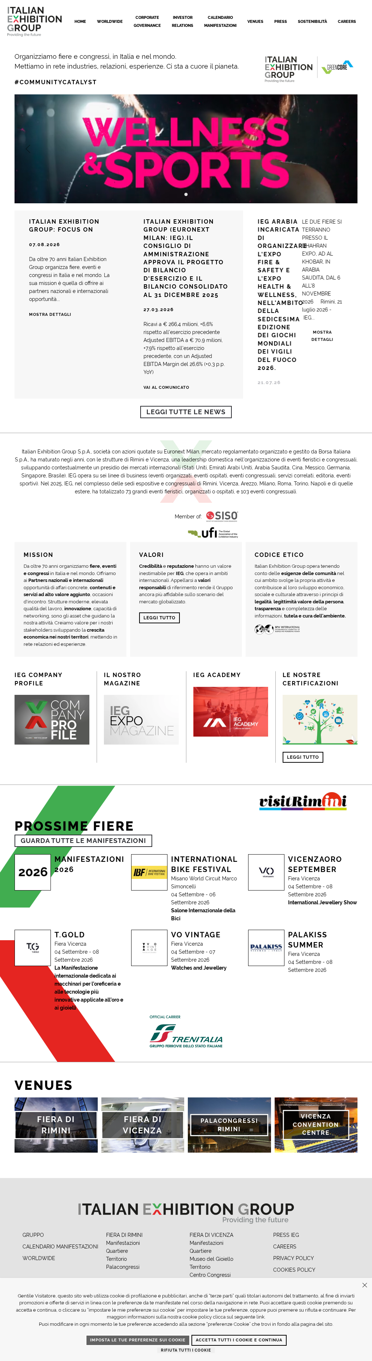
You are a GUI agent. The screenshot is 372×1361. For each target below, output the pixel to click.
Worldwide (110, 21)
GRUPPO (33, 1235)
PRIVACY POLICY (293, 1258)
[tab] (186, 194)
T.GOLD (69, 934)
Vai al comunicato (166, 387)
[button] (28, 149)
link (260, 1317)
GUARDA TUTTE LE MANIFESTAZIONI (83, 840)
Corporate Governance (147, 21)
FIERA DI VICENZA (211, 1235)
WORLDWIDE (39, 1258)
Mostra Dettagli (322, 336)
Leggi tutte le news (186, 412)
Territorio (116, 1259)
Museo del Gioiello (211, 1259)
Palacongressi (123, 1267)
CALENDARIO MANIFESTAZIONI (60, 1247)
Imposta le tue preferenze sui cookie (138, 1340)
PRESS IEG (286, 1235)
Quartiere (117, 1251)
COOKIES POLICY (294, 1270)
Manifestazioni (123, 1243)
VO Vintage (196, 934)
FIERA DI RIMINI (124, 1235)
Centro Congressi (210, 1275)
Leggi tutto (159, 617)
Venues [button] (255, 21)
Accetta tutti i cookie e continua (239, 1340)
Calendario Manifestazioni (220, 21)
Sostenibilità (312, 21)
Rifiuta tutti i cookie (186, 1350)
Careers (347, 21)
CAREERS (284, 1247)
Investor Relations (182, 21)
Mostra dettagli (50, 314)
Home (80, 21)
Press (280, 21)
